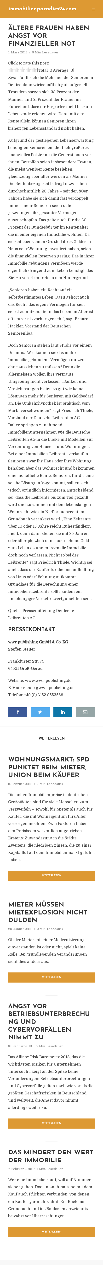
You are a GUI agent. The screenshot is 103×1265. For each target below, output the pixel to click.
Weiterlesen (51, 875)
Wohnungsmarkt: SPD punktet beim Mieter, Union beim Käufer (48, 768)
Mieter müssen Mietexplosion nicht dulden (47, 913)
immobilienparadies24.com (42, 9)
